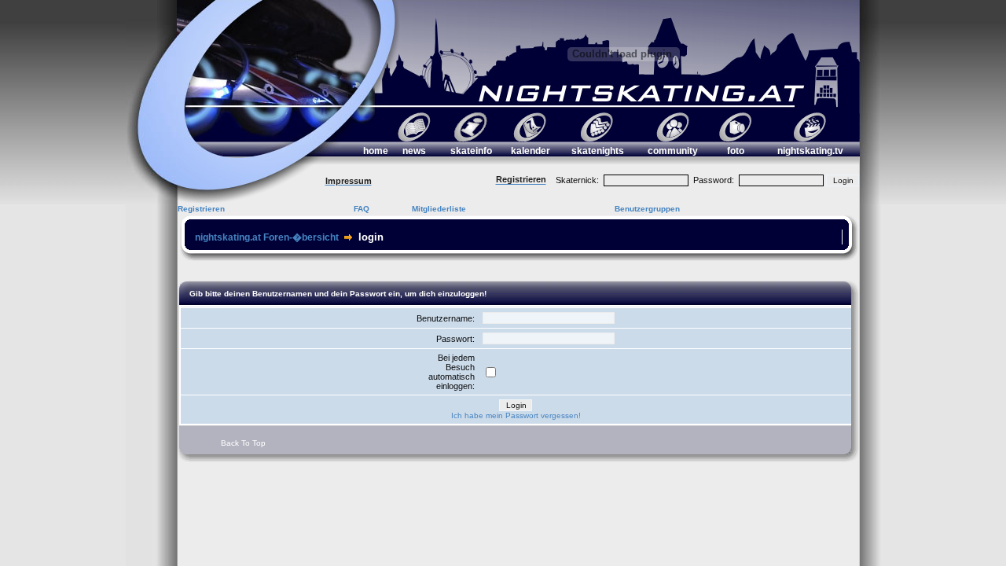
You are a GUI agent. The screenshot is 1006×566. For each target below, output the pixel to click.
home (375, 150)
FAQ (361, 208)
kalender (530, 150)
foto (735, 150)
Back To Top (243, 443)
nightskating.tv (810, 150)
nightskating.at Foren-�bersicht (267, 237)
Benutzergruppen (647, 208)
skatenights (597, 150)
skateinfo (471, 150)
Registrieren (201, 208)
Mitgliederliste (439, 208)
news (414, 150)
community (673, 150)
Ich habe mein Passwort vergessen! (516, 415)
